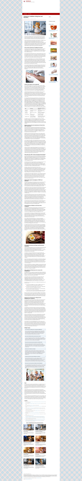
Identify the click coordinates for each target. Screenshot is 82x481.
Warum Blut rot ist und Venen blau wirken (40, 454)
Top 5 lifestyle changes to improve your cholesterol (35, 403)
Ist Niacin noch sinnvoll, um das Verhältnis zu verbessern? (32, 356)
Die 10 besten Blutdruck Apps (52, 60)
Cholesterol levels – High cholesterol (35, 412)
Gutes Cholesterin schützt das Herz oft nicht (28, 431)
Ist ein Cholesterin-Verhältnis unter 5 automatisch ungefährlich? (33, 329)
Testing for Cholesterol (37, 410)
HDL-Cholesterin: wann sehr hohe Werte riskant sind (28, 442)
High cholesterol (31, 405)
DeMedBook (28, 1)
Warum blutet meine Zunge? (52, 67)
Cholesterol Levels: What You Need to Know (37, 406)
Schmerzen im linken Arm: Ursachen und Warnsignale (39, 465)
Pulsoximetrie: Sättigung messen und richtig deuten (29, 465)
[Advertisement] (41, 8)
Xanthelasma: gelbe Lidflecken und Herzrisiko (28, 454)
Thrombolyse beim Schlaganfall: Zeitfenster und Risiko (40, 431)
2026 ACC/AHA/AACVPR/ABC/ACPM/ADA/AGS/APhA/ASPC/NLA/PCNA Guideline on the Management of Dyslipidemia (35, 416)
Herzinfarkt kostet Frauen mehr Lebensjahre (40, 442)
